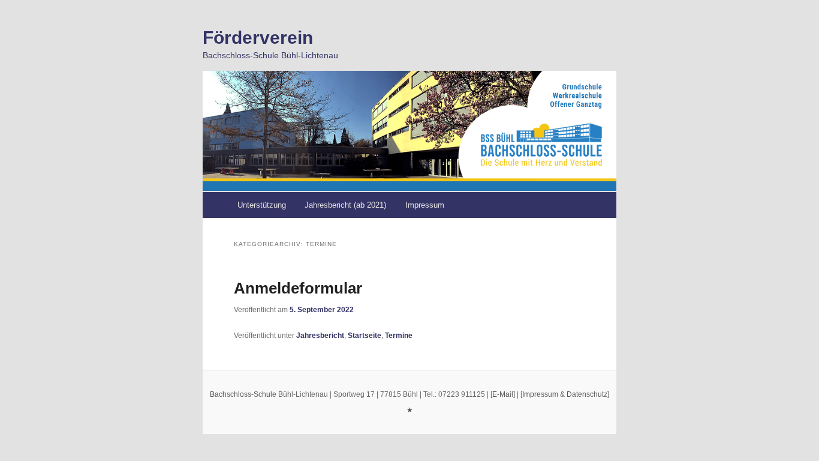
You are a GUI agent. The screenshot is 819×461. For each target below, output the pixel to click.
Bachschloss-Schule (243, 394)
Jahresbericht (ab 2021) (345, 204)
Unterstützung (261, 204)
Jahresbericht (320, 335)
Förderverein (258, 37)
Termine (398, 335)
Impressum (424, 204)
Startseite (364, 335)
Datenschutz (587, 394)
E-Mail (502, 394)
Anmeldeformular (298, 288)
